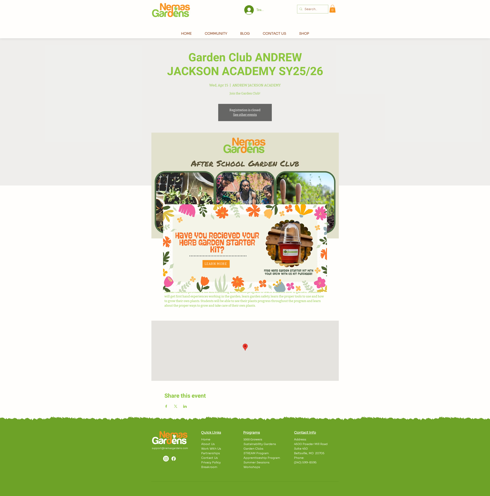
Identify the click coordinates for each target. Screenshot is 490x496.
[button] (332, 211)
